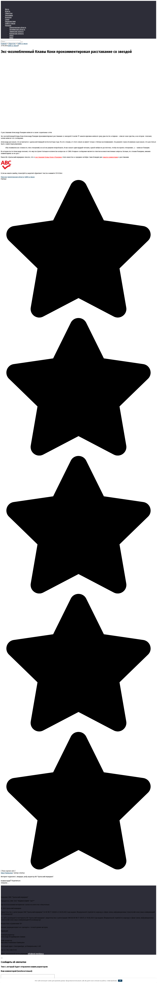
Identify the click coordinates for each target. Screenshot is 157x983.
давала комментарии (110, 157)
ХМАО (11, 36)
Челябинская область (17, 30)
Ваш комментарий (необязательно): (16, 971)
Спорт (7, 19)
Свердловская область (17, 28)
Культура (8, 17)
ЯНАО (11, 38)
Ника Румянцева (6, 873)
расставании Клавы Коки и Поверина (48, 157)
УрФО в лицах (10, 23)
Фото (7, 9)
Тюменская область (16, 32)
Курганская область (16, 34)
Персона (4, 177)
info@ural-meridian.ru (36, 954)
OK (120, 980)
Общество (8, 13)
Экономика (9, 15)
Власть (7, 11)
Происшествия (10, 21)
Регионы (8, 25)
